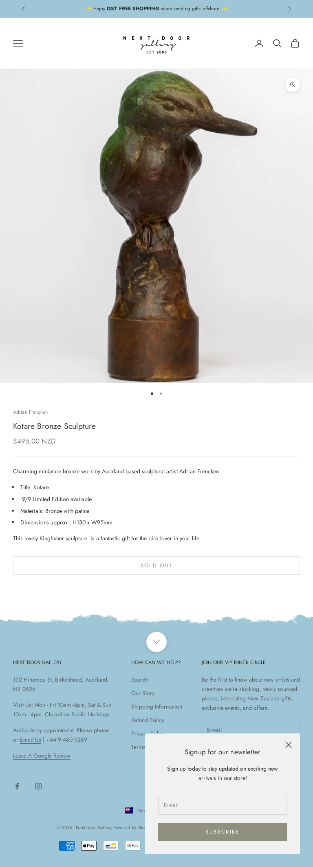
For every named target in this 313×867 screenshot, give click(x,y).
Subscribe (222, 832)
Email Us (30, 740)
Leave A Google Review (42, 755)
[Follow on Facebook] (17, 786)
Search (139, 679)
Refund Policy (147, 720)
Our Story (142, 693)
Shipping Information (156, 706)
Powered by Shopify (132, 827)
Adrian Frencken (30, 412)
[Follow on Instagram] (38, 786)
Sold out (157, 565)
